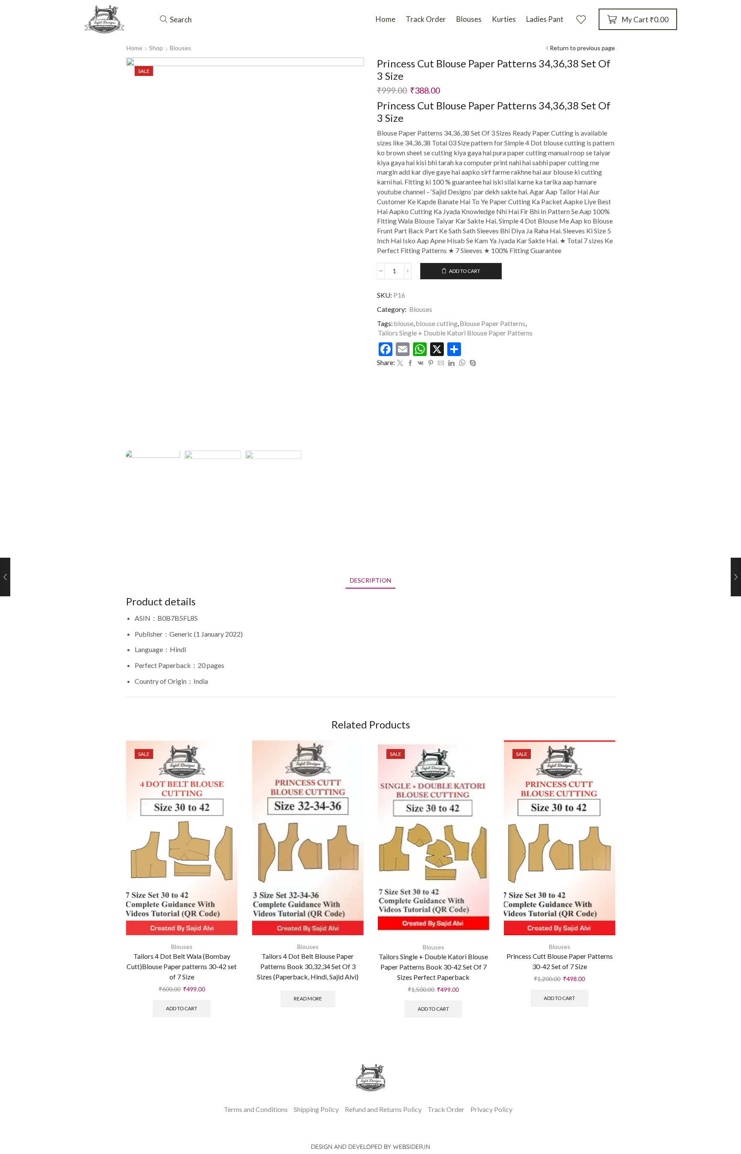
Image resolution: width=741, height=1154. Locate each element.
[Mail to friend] (441, 363)
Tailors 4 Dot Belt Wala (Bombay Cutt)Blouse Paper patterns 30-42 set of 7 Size (182, 966)
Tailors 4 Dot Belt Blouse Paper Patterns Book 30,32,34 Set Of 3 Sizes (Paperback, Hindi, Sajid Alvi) (307, 966)
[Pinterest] (431, 363)
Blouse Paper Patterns (492, 323)
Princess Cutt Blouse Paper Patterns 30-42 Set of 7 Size (559, 961)
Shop (156, 47)
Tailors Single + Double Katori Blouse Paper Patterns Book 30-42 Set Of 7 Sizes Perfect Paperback (433, 966)
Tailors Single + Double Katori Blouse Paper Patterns (455, 333)
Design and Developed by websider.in (370, 1147)
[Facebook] (410, 363)
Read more (307, 998)
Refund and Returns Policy (383, 1109)
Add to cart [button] (181, 1008)
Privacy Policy (491, 1109)
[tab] (370, 580)
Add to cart (464, 271)
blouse (403, 323)
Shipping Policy (316, 1109)
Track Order (446, 1109)
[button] (176, 19)
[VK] (421, 363)
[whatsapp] (462, 363)
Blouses (180, 47)
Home (134, 47)
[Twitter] (400, 363)
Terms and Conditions (256, 1109)
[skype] (471, 363)
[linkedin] (451, 363)
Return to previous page (582, 47)
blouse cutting (437, 323)
